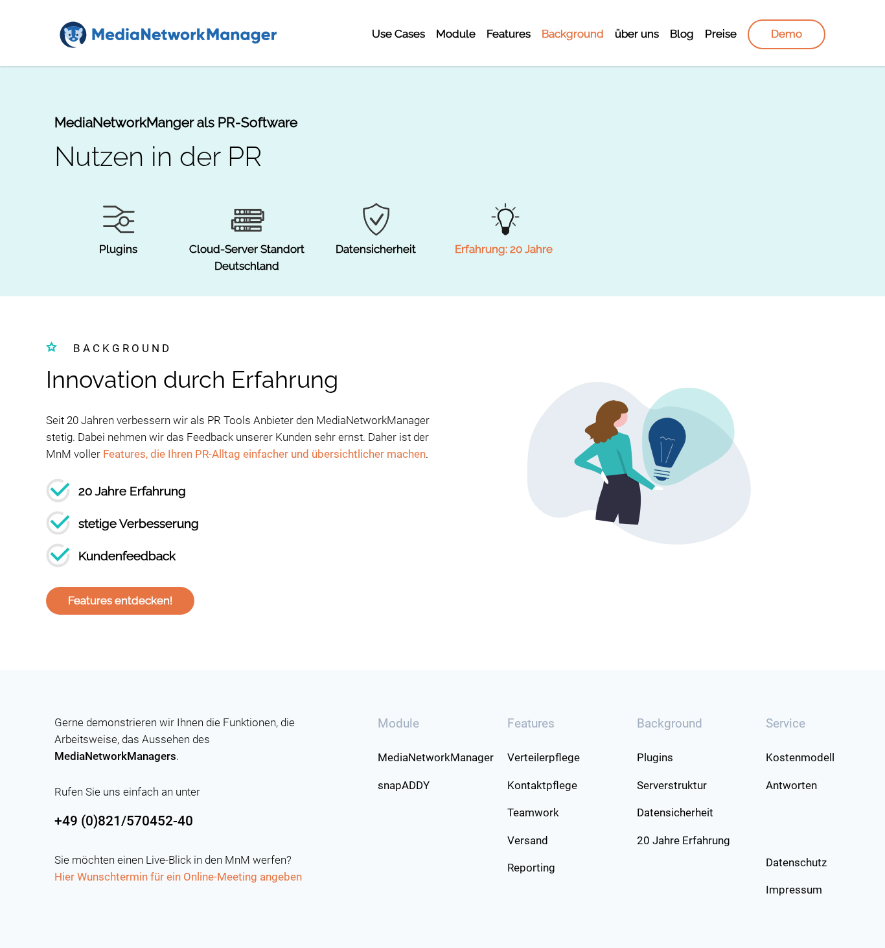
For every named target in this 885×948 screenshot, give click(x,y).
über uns (637, 33)
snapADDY (404, 785)
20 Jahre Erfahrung (683, 840)
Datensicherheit (376, 249)
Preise (721, 33)
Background (573, 33)
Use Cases (398, 33)
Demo (786, 33)
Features (509, 33)
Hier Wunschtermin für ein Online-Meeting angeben (178, 876)
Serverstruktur (672, 785)
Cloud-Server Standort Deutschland (247, 257)
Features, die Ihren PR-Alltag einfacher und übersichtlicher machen (264, 453)
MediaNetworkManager (436, 757)
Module (456, 33)
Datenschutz (796, 862)
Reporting (531, 867)
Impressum (794, 889)
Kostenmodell (798, 757)
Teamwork (533, 812)
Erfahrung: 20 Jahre (504, 249)
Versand (527, 840)
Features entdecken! (120, 600)
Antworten (791, 785)
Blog (682, 33)
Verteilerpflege (543, 757)
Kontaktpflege (542, 785)
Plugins (118, 249)
